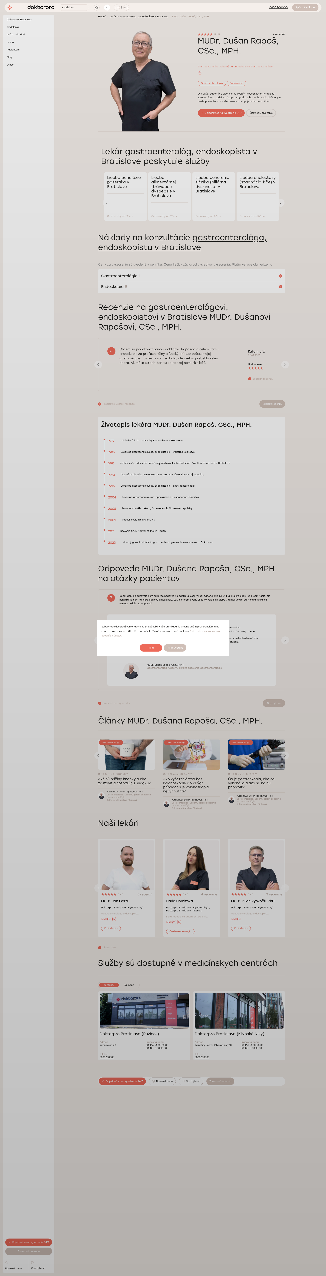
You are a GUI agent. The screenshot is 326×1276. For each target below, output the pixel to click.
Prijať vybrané (175, 647)
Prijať (151, 647)
